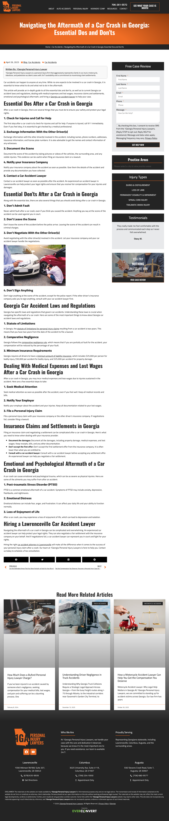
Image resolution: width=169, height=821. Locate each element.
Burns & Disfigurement (138, 185)
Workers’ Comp (98, 8)
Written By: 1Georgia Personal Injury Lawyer (26, 69)
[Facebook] (26, 752)
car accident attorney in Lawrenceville (34, 545)
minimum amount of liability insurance (54, 356)
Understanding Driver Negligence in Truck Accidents (81, 676)
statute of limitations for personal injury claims (38, 329)
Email (119, 93)
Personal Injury (80, 8)
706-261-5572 (119, 4)
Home (47, 47)
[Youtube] (33, 752)
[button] (16, 559)
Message (120, 110)
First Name (121, 76)
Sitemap (113, 803)
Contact (123, 8)
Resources (112, 8)
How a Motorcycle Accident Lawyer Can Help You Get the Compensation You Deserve (139, 677)
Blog (25, 62)
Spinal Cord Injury (138, 200)
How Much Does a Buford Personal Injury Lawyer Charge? (26, 676)
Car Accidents (57, 47)
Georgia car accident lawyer (63, 97)
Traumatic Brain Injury (138, 205)
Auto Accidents (64, 8)
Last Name (121, 84)
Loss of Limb (138, 190)
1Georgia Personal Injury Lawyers (71, 803)
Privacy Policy (104, 803)
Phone (119, 101)
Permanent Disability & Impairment (138, 195)
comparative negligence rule (34, 342)
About (51, 8)
